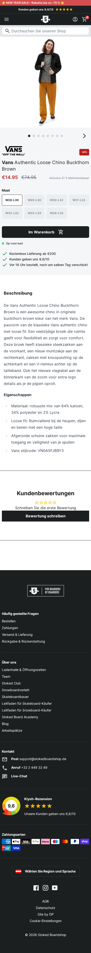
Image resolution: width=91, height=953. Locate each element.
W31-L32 (79, 200)
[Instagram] (45, 887)
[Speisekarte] (6, 19)
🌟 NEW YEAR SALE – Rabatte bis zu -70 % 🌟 (33, 2)
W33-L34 (34, 213)
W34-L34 (56, 213)
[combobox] (45, 31)
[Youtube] (55, 887)
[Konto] (75, 19)
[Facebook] (36, 887)
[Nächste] (84, 136)
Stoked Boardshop (52, 935)
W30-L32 (56, 200)
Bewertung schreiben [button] (46, 516)
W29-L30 (34, 200)
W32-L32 (12, 213)
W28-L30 (12, 200)
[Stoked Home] (45, 19)
